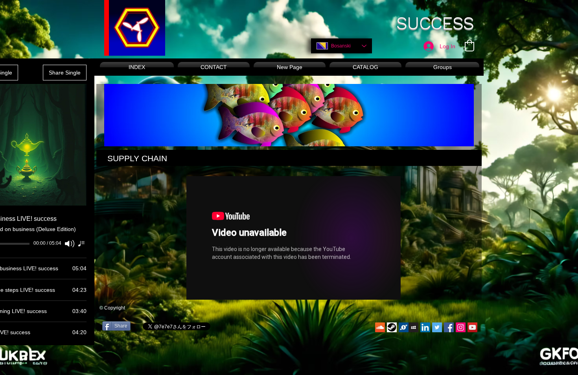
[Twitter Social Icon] (437, 327)
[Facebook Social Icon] (449, 327)
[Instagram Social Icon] (461, 327)
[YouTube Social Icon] (472, 327)
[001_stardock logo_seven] (404, 327)
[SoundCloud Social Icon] (380, 327)
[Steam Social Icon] (392, 327)
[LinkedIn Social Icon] (425, 327)
